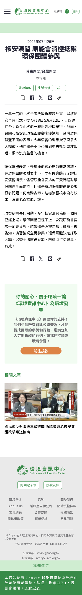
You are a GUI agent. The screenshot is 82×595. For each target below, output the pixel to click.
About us (15, 506)
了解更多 (33, 587)
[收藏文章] (22, 97)
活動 (41, 499)
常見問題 (15, 512)
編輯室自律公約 (41, 506)
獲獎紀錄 (41, 518)
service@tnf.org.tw (47, 553)
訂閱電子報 (28, 485)
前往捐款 (41, 351)
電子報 (58, 11)
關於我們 (66, 499)
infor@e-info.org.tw (48, 558)
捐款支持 (52, 485)
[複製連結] (59, 97)
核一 (60, 87)
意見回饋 (66, 518)
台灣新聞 (49, 71)
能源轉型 (24, 87)
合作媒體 (41, 512)
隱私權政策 (15, 518)
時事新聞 (33, 71)
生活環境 (44, 87)
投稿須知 (66, 512)
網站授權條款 (66, 506)
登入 (75, 11)
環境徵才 (15, 499)
